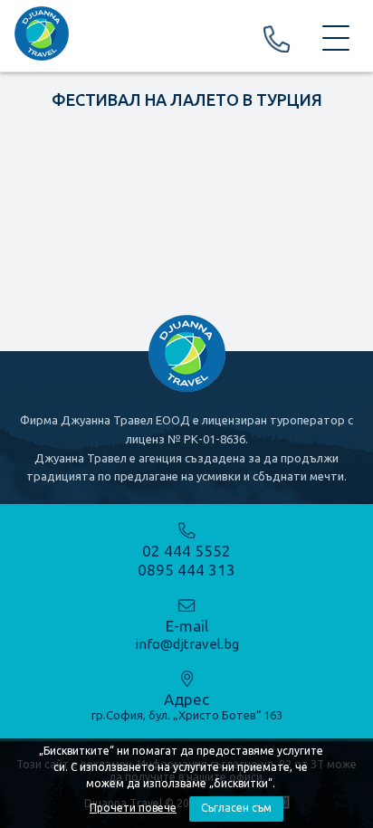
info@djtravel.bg (187, 644)
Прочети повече (133, 808)
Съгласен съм (236, 808)
